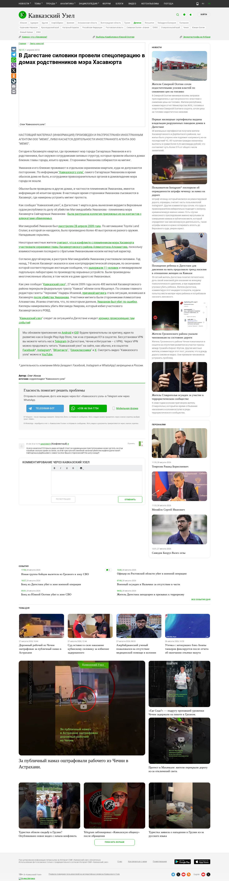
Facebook (29, 350)
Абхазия (23, 23)
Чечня (186, 27)
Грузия (127, 23)
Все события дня (200, 599)
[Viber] (13, 65)
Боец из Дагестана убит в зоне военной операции (51, 584)
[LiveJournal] (13, 81)
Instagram (43, 350)
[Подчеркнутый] (67, 468)
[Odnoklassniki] (13, 76)
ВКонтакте (60, 350)
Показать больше (114, 842)
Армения (70, 23)
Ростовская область (114, 27)
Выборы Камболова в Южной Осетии (115, 37)
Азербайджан (57, 23)
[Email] (13, 86)
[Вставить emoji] (81, 468)
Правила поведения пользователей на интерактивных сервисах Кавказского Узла (84, 874)
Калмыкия (183, 23)
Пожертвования (160, 861)
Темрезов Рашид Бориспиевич (170, 466)
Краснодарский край (50, 27)
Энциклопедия (88, 3)
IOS (76, 332)
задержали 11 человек (103, 267)
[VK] (13, 49)
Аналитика (67, 3)
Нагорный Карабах (70, 27)
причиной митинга (94, 293)
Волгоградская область (111, 23)
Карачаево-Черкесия (29, 27)
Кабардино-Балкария (167, 23)
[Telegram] (13, 54)
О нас (119, 861)
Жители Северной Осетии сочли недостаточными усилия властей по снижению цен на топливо (173, 87)
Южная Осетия (198, 27)
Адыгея (45, 23)
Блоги (119, 3)
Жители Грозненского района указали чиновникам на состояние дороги (175, 335)
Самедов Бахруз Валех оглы (168, 553)
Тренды (50, 3)
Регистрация (63, 499)
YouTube (47, 354)
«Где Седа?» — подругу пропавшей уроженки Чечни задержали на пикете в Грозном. (176, 712)
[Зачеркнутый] (73, 468)
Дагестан (137, 23)
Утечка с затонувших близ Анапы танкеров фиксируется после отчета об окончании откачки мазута (186, 648)
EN (209, 4)
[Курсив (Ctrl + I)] (60, 468)
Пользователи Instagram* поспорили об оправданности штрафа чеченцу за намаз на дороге (178, 191)
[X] (13, 70)
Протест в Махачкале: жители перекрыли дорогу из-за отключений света (178, 769)
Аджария (34, 23)
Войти (204, 14)
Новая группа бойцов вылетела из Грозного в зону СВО (55, 574)
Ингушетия (149, 23)
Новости (24, 3)
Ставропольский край (170, 27)
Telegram (61, 341)
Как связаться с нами (137, 861)
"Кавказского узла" (70, 172)
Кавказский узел (54, 284)
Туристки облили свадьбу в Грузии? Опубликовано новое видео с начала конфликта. (48, 834)
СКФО (155, 27)
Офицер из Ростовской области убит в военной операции (152, 573)
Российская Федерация (92, 27)
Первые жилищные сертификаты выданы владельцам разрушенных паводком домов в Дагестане (178, 123)
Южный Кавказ (26, 32)
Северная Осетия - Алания (138, 27)
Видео (132, 3)
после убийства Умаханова (51, 297)
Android (66, 332)
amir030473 (46, 444)
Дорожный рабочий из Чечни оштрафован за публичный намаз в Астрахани (40, 648)
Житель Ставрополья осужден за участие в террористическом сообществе (178, 397)
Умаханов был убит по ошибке (117, 301)
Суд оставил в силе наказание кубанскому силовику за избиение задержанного (88, 648)
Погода (168, 3)
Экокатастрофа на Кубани (196, 37)
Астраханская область (87, 23)
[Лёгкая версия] (197, 3)
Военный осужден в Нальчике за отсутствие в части (148, 584)
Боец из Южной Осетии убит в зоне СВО (46, 594)
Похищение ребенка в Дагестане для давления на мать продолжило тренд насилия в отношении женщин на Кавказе (179, 269)
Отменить (130, 499)
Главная (22, 43)
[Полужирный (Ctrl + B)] (54, 468)
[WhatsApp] (13, 60)
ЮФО (38, 32)
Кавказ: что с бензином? (34, 37)
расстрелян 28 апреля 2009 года (79, 226)
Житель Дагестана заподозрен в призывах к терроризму (150, 594)
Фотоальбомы (150, 3)
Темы (37, 3)
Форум (107, 3)
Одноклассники (81, 350)
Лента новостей (37, 43)
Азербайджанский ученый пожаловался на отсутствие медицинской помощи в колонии (136, 648)
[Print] (13, 91)
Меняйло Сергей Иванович (168, 509)
